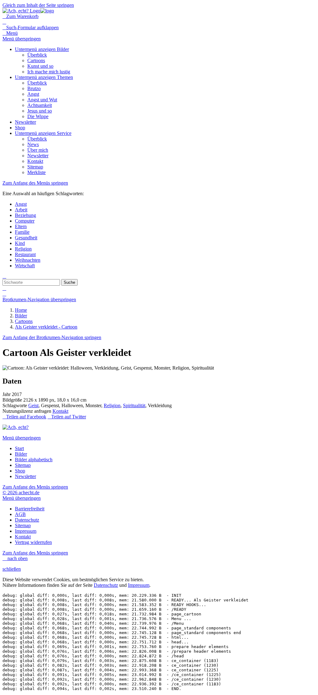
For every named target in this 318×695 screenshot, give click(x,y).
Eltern (21, 226)
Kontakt (60, 411)
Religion (23, 248)
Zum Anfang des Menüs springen (35, 183)
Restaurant (25, 254)
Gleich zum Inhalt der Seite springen (38, 5)
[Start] (15, 427)
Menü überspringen (21, 38)
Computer (24, 220)
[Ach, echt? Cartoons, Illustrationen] (28, 10)
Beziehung (25, 215)
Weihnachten (27, 260)
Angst (21, 204)
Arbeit (21, 209)
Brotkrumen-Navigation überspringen (39, 299)
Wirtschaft (25, 265)
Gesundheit (26, 237)
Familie (22, 232)
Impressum (138, 585)
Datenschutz (106, 585)
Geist (33, 405)
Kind (20, 243)
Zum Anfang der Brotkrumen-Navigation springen (51, 337)
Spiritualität (134, 405)
